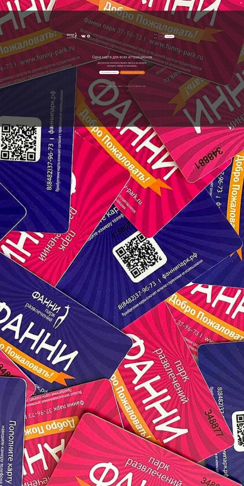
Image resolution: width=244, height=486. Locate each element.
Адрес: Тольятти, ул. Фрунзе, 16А (132, 86)
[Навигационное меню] (241, 3)
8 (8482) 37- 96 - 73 (107, 86)
